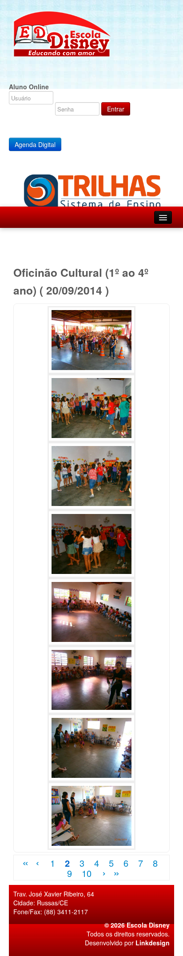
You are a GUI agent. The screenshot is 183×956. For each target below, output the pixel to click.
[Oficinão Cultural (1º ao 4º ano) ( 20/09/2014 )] (91, 339)
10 (87, 873)
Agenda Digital (35, 144)
